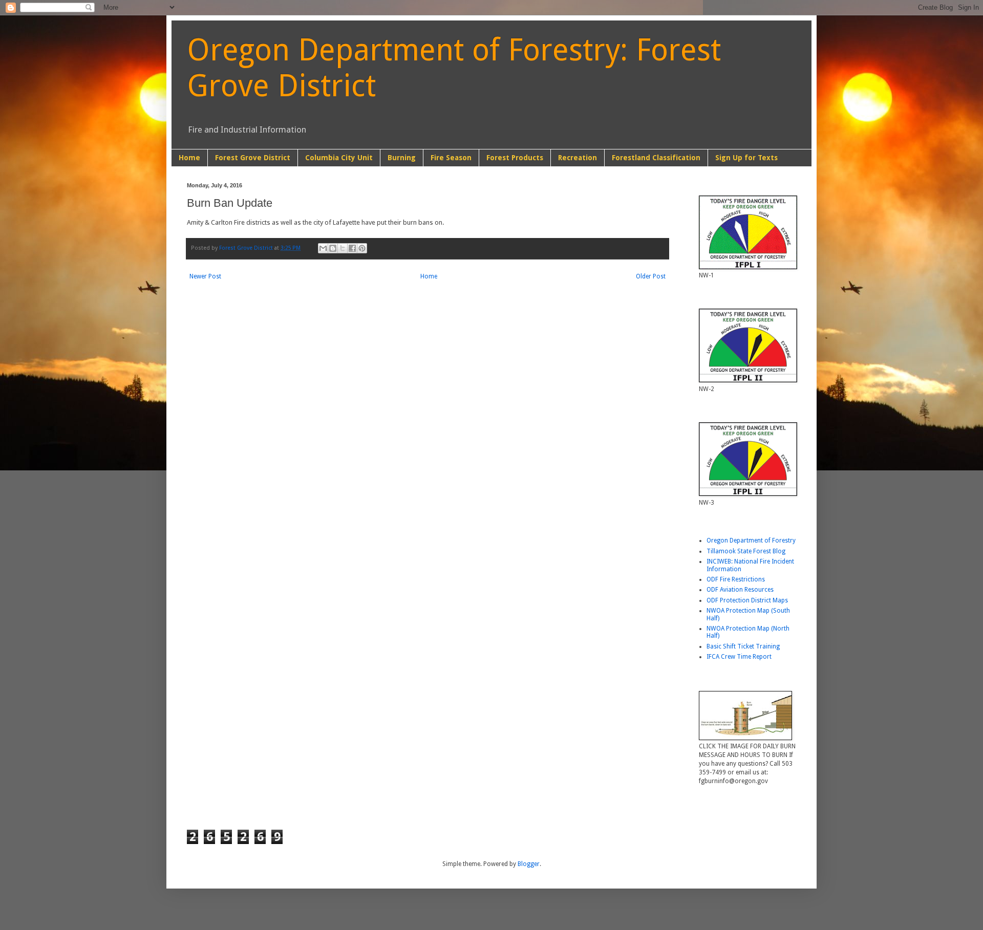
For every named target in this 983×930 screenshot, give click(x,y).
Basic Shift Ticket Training (743, 646)
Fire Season (451, 158)
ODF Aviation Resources (740, 589)
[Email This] (323, 248)
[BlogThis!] (333, 248)
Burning (402, 158)
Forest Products (514, 158)
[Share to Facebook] (352, 248)
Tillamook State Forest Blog (746, 551)
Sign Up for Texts (746, 158)
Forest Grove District (252, 158)
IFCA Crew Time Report (739, 656)
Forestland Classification (656, 158)
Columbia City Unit (339, 158)
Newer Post (205, 276)
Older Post (651, 276)
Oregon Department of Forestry (751, 540)
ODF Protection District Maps (747, 600)
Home (189, 158)
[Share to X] (342, 248)
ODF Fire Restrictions (736, 579)
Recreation (577, 158)
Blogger (529, 864)
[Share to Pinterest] (362, 248)
